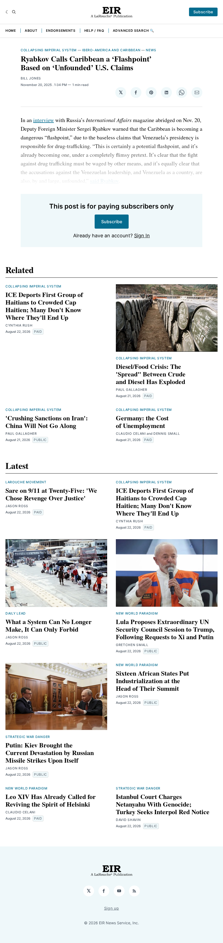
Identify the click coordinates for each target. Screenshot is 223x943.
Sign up (111, 908)
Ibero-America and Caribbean (111, 50)
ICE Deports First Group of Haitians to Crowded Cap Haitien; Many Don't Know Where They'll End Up (44, 306)
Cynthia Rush (18, 325)
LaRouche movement (26, 482)
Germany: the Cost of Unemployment (142, 421)
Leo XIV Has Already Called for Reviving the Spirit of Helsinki (50, 800)
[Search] (14, 12)
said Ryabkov (104, 180)
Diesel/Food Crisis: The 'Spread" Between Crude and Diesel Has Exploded (150, 374)
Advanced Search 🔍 (133, 30)
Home (10, 30)
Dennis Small (166, 433)
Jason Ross (16, 506)
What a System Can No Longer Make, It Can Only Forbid (48, 625)
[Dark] (7, 12)
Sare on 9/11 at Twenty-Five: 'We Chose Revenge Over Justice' (51, 494)
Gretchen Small (132, 645)
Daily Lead (15, 613)
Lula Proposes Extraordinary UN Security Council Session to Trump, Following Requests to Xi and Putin (165, 629)
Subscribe (203, 11)
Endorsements (60, 30)
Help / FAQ (94, 30)
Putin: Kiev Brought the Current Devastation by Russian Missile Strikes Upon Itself (49, 752)
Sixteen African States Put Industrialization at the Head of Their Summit (152, 680)
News (151, 50)
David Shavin (128, 820)
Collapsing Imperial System (49, 50)
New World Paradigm (137, 613)
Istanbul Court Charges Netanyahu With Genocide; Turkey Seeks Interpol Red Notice (162, 804)
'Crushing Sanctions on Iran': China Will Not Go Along (46, 421)
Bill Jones (31, 78)
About (31, 30)
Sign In (142, 235)
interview (43, 120)
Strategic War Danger (27, 737)
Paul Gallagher (131, 390)
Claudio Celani (131, 433)
